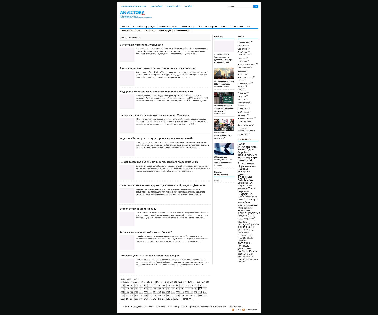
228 (177, 296)
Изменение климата (168, 26)
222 (150, 296)
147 (157, 282)
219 (136, 296)
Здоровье (243, 71)
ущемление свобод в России (248, 250)
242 (154, 299)
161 (131, 285)
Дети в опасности (246, 125)
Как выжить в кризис (208, 26)
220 (140, 296)
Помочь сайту (173, 6)
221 (145, 296)
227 (173, 296)
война (240, 202)
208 (173, 292)
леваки (240, 219)
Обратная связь (235, 307)
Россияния (243, 128)
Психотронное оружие (240, 26)
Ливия (241, 163)
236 (127, 299)
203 (150, 292)
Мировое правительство (245, 81)
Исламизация (165, 30)
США (243, 179)
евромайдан (244, 210)
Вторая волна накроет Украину (138, 209)
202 (145, 292)
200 (136, 292)
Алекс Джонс (246, 149)
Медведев (250, 163)
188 (168, 289)
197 (122, 292)
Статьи (238, 310)
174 (191, 285)
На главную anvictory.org (134, 6)
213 (195, 292)
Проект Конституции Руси (143, 26)
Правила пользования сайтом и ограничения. (208, 307)
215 (204, 292)
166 (154, 285)
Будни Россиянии (246, 77)
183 (145, 289)
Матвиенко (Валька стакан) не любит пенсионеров (150, 255)
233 (200, 296)
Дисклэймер (156, 6)
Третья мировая (247, 190)
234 (205, 296)
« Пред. (133, 282)
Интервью (243, 115)
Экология (243, 96)
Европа (241, 158)
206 (163, 292)
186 (159, 289)
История (242, 99)
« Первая (125, 282)
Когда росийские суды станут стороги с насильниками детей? (156, 138)
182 (140, 289)
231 (191, 296)
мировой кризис (246, 220)
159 (122, 285)
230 (186, 296)
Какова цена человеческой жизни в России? (146, 232)
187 (163, 289)
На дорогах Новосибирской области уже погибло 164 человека (157, 91)
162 (136, 285)
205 (159, 292)
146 (152, 282)
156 (198, 282)
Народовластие (247, 166)
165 (150, 285)
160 (127, 285)
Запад (247, 158)
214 (200, 292)
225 (163, 296)
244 (163, 299)
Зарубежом (244, 52)
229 (182, 296)
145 (148, 282)
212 (191, 292)
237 (131, 299)
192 (186, 289)
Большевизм (244, 121)
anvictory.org (126, 38)
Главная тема (245, 42)
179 (127, 289)
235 (122, 299)
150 (171, 282)
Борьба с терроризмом (246, 153)
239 (140, 299)
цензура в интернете (245, 255)
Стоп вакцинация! (182, 30)
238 (136, 299)
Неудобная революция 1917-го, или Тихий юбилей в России (224, 84)
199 (131, 292)
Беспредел (244, 61)
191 (182, 289)
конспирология (249, 213)
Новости (125, 26)
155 (194, 282)
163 (140, 285)
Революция (243, 174)
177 (205, 285)
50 (142, 282)
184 (150, 289)
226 (168, 296)
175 (195, 285)
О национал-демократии (244, 107)
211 (186, 292)
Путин (241, 89)
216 (122, 296)
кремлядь (251, 216)
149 (166, 282)
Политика (243, 45)
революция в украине (246, 228)
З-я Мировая (244, 112)
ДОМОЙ (126, 307)
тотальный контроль (244, 244)
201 (140, 292)
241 (150, 299)
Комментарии (251, 310)
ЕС (256, 155)
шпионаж (241, 262)
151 (175, 282)
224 (159, 296)
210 (182, 292)
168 (163, 285)
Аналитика (243, 93)
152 (180, 282)
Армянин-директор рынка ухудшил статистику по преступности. (158, 68)
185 (154, 289)
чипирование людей (248, 259)
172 (182, 285)
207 (168, 292)
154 (189, 282)
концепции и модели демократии (246, 132)
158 (207, 282)
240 (145, 299)
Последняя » (187, 299)
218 (131, 296)
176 (200, 285)
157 (203, 282)
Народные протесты (248, 64)
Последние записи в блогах (142, 307)
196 (205, 289)
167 (159, 285)
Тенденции (243, 74)
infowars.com (244, 102)
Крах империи (245, 67)
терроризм (242, 240)
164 (145, 285)
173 (186, 285)
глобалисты (245, 207)
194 (195, 289)
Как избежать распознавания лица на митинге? (223, 135)
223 (154, 296)
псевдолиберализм (248, 224)
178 (122, 289)
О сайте (188, 6)
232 (195, 296)
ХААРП (242, 196)
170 (173, 285)
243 (159, 299)
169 (168, 285)
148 (162, 282)
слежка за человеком (245, 236)
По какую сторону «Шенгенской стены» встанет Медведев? (155, 115)
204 (154, 292)
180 (131, 289)
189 (173, 289)
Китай (249, 160)
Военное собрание (247, 118)
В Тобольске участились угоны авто (141, 44)
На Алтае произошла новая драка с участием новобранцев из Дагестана (162, 185)
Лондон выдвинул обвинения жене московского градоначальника (159, 162)
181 (136, 289)
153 (184, 282)
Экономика (244, 48)
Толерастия (150, 30)
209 (177, 292)
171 (177, 285)
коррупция (242, 216)
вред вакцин (251, 205)
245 (168, 299)
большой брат (251, 199)
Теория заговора (188, 26)
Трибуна (242, 86)
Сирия (241, 185)
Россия (245, 176)
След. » (177, 299)
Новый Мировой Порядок (245, 56)
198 (127, 292)
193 (191, 289)
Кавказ (224, 26)
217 (127, 296)
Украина (245, 194)
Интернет (254, 158)
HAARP (241, 144)
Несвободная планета (131, 30)
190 (177, 289)
